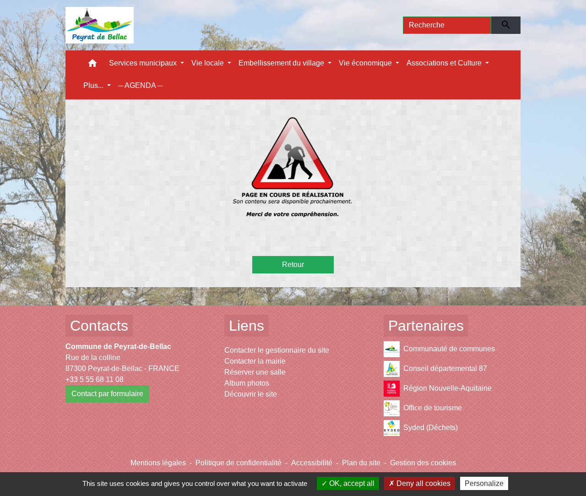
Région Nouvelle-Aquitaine (447, 388)
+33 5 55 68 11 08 (94, 379)
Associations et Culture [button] (445, 63)
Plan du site (361, 463)
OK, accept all (350, 483)
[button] (92, 65)
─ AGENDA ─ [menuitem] (140, 85)
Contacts (99, 325)
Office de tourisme (432, 408)
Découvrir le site (250, 394)
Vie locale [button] (208, 63)
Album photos (246, 383)
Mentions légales (158, 463)
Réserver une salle (255, 372)
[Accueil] (99, 25)
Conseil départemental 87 (445, 368)
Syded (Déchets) (430, 427)
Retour (293, 264)
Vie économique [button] (366, 63)
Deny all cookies (422, 483)
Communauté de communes (449, 349)
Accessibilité (311, 463)
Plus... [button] (94, 85)
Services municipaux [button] (144, 63)
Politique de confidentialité (238, 463)
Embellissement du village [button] (282, 63)
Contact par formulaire (107, 394)
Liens (246, 325)
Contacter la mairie (255, 361)
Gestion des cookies (423, 463)
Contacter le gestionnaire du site (276, 350)
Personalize (484, 483)
